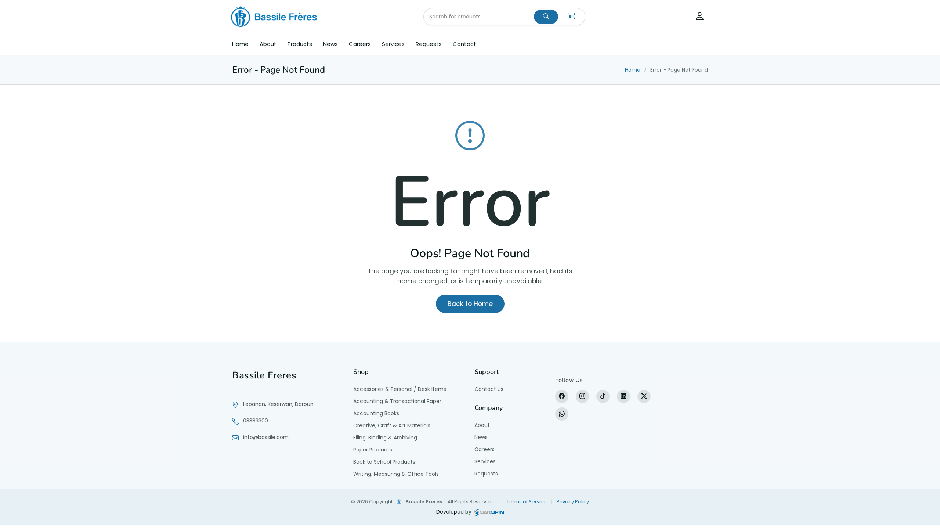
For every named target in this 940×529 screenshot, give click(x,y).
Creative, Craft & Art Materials (391, 425)
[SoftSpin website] (489, 512)
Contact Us (488, 389)
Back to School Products (384, 461)
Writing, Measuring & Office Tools (396, 474)
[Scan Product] (571, 17)
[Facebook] (561, 396)
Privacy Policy (573, 501)
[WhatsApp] (561, 414)
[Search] (546, 17)
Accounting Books (376, 413)
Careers (360, 44)
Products (300, 44)
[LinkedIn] (623, 396)
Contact (464, 44)
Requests (429, 44)
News (330, 44)
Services (393, 44)
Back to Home (470, 303)
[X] (644, 396)
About (268, 44)
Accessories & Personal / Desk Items (399, 389)
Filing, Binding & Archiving (385, 437)
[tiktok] (603, 396)
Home (240, 44)
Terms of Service (527, 501)
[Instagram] (582, 396)
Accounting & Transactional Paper (397, 401)
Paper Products (372, 449)
